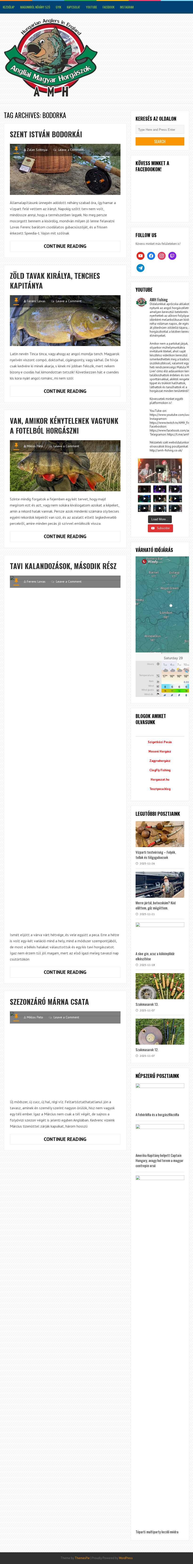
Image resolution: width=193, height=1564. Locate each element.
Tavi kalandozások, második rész (63, 566)
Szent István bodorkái (46, 134)
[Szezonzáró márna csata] (65, 1052)
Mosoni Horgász (160, 751)
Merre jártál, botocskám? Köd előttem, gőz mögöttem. (156, 905)
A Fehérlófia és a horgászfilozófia (157, 1114)
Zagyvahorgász (159, 761)
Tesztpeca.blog (159, 789)
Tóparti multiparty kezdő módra (157, 1531)
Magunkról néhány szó (35, 7)
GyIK (58, 7)
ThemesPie (82, 1558)
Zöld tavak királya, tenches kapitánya (55, 280)
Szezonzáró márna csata (49, 1001)
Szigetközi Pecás (160, 742)
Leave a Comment (71, 150)
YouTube (91, 7)
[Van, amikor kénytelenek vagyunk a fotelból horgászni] (65, 465)
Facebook (108, 7)
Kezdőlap (9, 7)
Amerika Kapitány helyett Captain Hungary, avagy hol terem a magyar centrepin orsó (159, 1160)
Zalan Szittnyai (37, 150)
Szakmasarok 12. (147, 1049)
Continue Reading (76, 247)
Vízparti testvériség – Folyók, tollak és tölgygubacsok (156, 854)
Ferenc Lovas (36, 301)
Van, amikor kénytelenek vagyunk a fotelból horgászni (64, 425)
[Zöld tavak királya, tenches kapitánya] (65, 320)
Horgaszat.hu (160, 780)
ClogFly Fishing (159, 770)
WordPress (126, 1558)
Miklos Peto (35, 446)
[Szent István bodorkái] (65, 169)
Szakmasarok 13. (147, 1004)
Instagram (127, 7)
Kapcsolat (73, 7)
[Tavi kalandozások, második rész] (65, 751)
